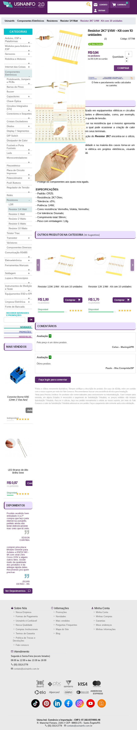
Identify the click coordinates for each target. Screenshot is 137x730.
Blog (57, 633)
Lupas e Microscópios (17, 280)
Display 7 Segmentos (18, 131)
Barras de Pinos (15, 87)
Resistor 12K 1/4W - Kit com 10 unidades (109, 286)
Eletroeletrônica (17, 260)
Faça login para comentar (53, 379)
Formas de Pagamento (26, 616)
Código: (124, 38)
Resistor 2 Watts (17, 218)
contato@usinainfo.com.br (26, 669)
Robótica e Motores (17, 61)
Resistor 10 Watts (18, 228)
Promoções (61, 612)
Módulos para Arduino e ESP (17, 48)
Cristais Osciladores (17, 121)
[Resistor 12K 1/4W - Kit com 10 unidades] (109, 264)
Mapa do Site (62, 629)
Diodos (18, 126)
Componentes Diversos (19, 247)
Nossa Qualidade (23, 625)
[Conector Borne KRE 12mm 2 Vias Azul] (18, 375)
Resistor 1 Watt (17, 214)
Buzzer (10, 91)
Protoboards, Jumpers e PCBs (18, 81)
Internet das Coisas (17, 66)
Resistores (18, 200)
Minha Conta (102, 608)
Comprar (70, 299)
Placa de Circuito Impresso (18, 172)
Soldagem (17, 273)
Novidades (60, 616)
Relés (10, 195)
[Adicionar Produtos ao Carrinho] (126, 58)
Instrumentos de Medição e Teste (18, 288)
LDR (11, 204)
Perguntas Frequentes (66, 625)
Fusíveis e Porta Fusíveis (18, 147)
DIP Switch (12, 135)
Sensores (17, 54)
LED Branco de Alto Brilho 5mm (18, 471)
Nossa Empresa (23, 612)
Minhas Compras (103, 616)
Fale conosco (22, 645)
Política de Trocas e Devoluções (24, 639)
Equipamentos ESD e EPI (18, 295)
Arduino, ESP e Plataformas (17, 40)
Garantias (100, 621)
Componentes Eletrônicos (17, 73)
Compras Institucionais (26, 629)
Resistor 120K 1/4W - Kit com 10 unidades (60, 286)
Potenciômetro (18, 178)
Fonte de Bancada (15, 306)
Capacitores (18, 96)
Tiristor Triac (13, 233)
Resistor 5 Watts (17, 223)
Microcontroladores (18, 159)
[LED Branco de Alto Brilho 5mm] (18, 448)
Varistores (12, 242)
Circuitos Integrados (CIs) (18, 108)
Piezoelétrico (13, 165)
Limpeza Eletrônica (17, 301)
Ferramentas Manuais (17, 267)
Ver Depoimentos (15, 590)
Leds (18, 153)
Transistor (18, 238)
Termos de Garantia (25, 633)
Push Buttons (14, 182)
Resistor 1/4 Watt (18, 209)
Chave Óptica (14, 101)
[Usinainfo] (23, 4)
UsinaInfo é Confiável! (26, 621)
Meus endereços (103, 625)
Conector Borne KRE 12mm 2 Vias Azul (18, 398)
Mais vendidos (62, 621)
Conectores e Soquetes (19, 115)
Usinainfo (10, 21)
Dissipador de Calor (17, 140)
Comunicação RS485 (17, 254)
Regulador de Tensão (18, 189)
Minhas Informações (105, 629)
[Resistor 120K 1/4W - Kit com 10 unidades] (60, 264)
